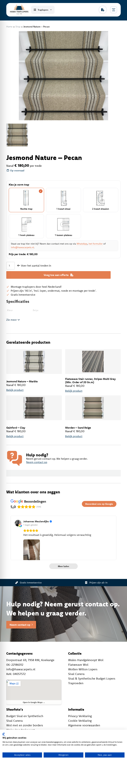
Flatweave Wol (78, 665)
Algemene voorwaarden (84, 725)
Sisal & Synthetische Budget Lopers (91, 678)
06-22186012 (14, 665)
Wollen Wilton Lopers (82, 669)
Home (9, 26)
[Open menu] (113, 9)
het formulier (96, 243)
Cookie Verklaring (80, 721)
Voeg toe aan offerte (56, 275)
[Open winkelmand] (102, 10)
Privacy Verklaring (80, 716)
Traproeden (75, 683)
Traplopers (43, 9)
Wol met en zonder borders (24, 725)
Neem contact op (36, 462)
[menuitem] (17, 135)
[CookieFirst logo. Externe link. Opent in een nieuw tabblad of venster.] (3, 734)
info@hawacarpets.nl (22, 247)
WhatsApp (82, 243)
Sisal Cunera (76, 674)
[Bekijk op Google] (18, 523)
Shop (18, 26)
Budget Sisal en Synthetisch (24, 716)
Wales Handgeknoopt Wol (85, 660)
